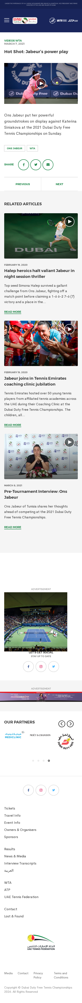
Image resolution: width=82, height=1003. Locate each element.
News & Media (15, 856)
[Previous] (61, 724)
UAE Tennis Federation (21, 897)
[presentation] (41, 236)
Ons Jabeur (14, 148)
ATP (7, 890)
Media (8, 973)
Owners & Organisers (20, 830)
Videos (9, 40)
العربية (8, 870)
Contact (10, 909)
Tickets (9, 808)
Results (9, 849)
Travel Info (12, 815)
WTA (18, 40)
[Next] (70, 724)
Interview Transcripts (20, 863)
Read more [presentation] (12, 311)
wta (32, 148)
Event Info (12, 822)
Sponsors (11, 837)
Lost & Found (14, 916)
